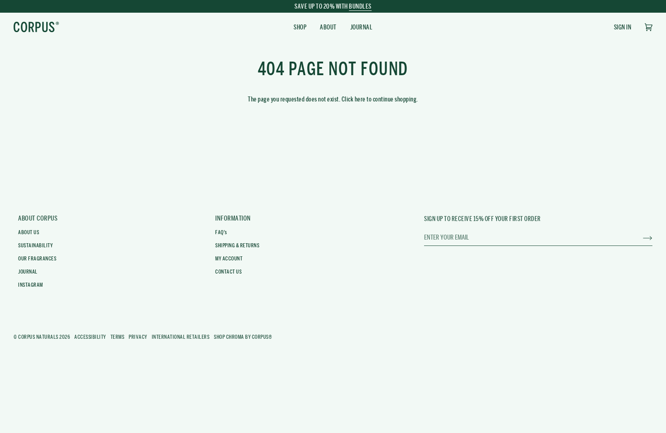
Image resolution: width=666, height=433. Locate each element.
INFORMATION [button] (233, 218)
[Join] (640, 237)
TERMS (118, 337)
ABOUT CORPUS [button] (38, 218)
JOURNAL (28, 272)
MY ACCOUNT (228, 258)
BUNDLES (360, 6)
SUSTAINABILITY (35, 245)
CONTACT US (228, 272)
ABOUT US (28, 232)
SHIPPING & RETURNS (237, 245)
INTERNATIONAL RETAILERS (181, 337)
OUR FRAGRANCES (37, 258)
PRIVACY (138, 337)
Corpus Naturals (38, 337)
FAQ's (221, 232)
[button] (300, 27)
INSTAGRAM (30, 285)
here (360, 99)
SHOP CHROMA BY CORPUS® (243, 337)
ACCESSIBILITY (90, 337)
